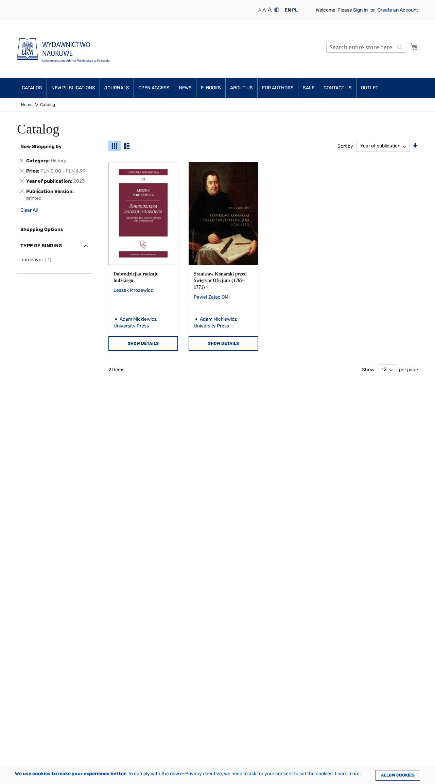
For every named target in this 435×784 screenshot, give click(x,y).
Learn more (347, 774)
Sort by (345, 146)
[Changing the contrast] (276, 9)
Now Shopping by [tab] (41, 146)
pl (295, 10)
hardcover (36, 260)
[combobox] (366, 47)
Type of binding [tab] (41, 246)
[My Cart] (414, 46)
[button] (287, 10)
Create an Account (398, 10)
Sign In (361, 10)
